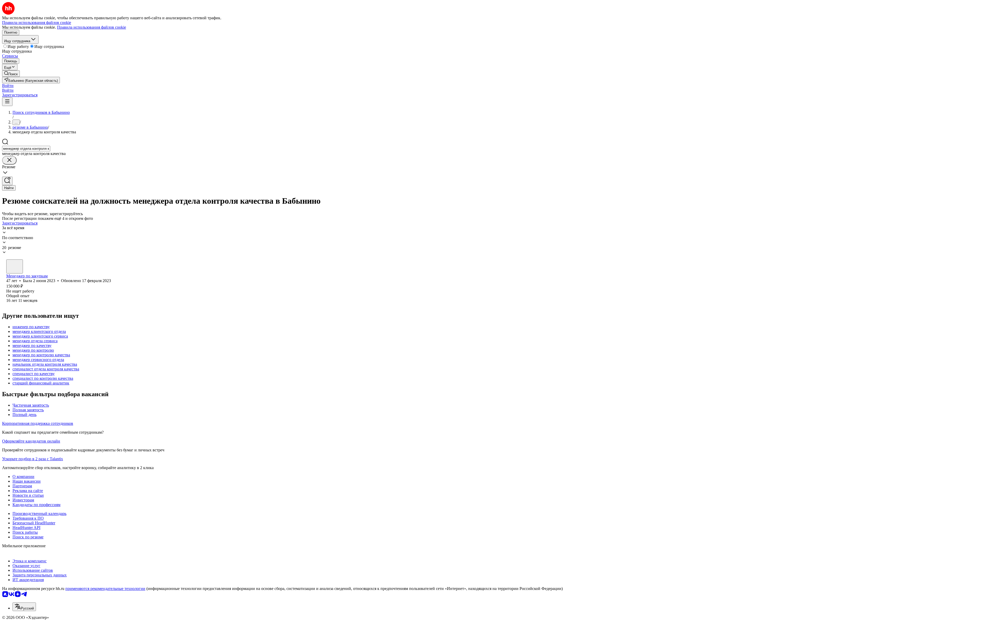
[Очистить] (9, 160)
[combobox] (26, 148)
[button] (8, 85)
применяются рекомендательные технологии (105, 588)
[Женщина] (14, 266)
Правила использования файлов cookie (91, 27)
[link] (11, 73)
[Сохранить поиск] (7, 181)
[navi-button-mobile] (7, 101)
